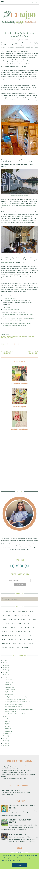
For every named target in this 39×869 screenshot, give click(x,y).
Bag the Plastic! (9, 694)
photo (16, 289)
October (7, 684)
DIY (3, 612)
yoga (17, 647)
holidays (4, 628)
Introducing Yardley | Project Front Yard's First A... (18, 702)
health (30, 624)
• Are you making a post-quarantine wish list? (14, 766)
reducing (3, 338)
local (33, 628)
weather (4, 647)
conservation (16, 336)
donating (4, 620)
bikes (31, 612)
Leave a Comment (5, 334)
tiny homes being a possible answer (20, 216)
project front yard (7, 639)
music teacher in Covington (20, 220)
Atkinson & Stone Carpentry (11, 309)
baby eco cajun (23, 612)
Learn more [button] (16, 860)
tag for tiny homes (7, 262)
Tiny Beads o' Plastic (10, 692)
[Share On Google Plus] (14, 344)
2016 (4, 675)
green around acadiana (9, 624)
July (6, 719)
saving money (27, 639)
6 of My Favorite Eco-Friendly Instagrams (16, 699)
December (8, 680)
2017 (4, 672)
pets (16, 635)
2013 (4, 738)
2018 (4, 670)
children (9, 616)
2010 (4, 743)
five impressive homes (16, 260)
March (6, 728)
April (6, 726)
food (35, 620)
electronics (21, 620)
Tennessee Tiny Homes (9, 298)
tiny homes (10, 338)
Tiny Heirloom (7, 307)
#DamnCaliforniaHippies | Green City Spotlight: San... (19, 709)
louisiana (5, 632)
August (7, 716)
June (6, 721)
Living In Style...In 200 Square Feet (15, 714)
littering (27, 628)
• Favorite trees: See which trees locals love (13, 778)
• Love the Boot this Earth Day (9, 768)
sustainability (6, 643)
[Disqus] (19, 460)
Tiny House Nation (6, 203)
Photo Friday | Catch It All (17, 834)
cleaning (17, 616)
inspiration (30, 336)
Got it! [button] (20, 865)
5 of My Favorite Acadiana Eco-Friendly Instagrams (19, 697)
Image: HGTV (19, 155)
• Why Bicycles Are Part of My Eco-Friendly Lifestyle (15, 792)
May (6, 724)
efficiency (23, 336)
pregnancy (29, 635)
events (29, 620)
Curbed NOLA (5, 258)
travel (20, 643)
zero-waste (24, 647)
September (8, 687)
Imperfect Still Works (10, 711)
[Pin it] (18, 344)
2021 (4, 662)
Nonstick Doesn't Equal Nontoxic (14, 704)
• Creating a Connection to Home (10, 790)
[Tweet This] (7, 344)
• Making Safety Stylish (7, 794)
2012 (4, 741)
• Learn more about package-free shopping (13, 772)
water (31, 643)
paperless (27, 632)
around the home (6, 336)
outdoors (19, 632)
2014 (4, 736)
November (8, 682)
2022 (4, 660)
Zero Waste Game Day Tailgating (14, 706)
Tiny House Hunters (19, 203)
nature (12, 632)
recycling (18, 639)
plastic (21, 635)
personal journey (7, 635)
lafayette (12, 628)
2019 (4, 667)
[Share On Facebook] (10, 344)
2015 (4, 677)
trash (14, 643)
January (7, 733)
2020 (4, 665)
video (22, 289)
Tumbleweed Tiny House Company (13, 300)
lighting (19, 628)
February (7, 731)
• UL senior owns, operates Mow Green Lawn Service (16, 770)
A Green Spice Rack (10, 689)
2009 (4, 746)
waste (26, 643)
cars (3, 616)
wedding (11, 647)
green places (22, 624)
